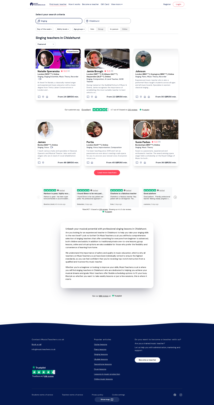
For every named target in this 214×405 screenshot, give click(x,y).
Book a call (36, 344)
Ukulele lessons (101, 359)
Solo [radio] (92, 29)
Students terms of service (42, 395)
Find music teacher (58, 4)
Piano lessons (100, 349)
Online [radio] (124, 29)
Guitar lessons (100, 344)
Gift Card (105, 4)
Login (178, 4)
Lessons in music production (107, 374)
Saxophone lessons (103, 364)
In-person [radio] (114, 29)
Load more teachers (107, 172)
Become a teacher (90, 4)
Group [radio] (100, 29)
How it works (74, 4)
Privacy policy (97, 395)
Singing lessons (101, 354)
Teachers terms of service (72, 395)
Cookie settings (118, 395)
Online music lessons (103, 379)
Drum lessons (100, 369)
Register (167, 4)
